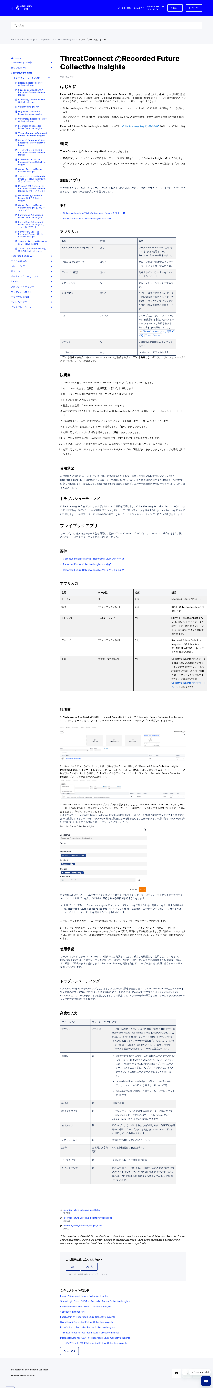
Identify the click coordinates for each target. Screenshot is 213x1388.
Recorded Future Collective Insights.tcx (81, 1210)
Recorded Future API (22, 255)
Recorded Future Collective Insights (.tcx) (85, 564)
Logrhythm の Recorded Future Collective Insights (30, 112)
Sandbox (16, 281)
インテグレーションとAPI (92, 39)
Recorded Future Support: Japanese (31, 39)
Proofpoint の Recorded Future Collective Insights (30, 127)
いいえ (89, 1266)
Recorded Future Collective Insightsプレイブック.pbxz (92, 570)
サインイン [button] (194, 8)
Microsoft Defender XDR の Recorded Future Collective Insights (31, 143)
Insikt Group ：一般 (21, 62)
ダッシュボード (19, 67)
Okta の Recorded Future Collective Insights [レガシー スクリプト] (31, 207)
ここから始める (19, 261)
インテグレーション (21, 307)
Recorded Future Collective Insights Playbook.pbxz (87, 1218)
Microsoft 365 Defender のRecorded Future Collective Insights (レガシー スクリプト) (32, 188)
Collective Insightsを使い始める (139, 126)
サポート (15, 271)
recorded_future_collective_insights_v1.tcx (82, 1225)
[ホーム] (21, 8)
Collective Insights (65, 39)
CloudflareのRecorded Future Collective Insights (32, 120)
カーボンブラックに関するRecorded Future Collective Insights (31, 152)
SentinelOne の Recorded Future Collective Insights (30, 216)
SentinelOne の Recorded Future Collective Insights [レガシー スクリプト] (31, 224)
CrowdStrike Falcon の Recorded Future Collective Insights (31, 162)
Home (18, 58)
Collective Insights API (28, 106)
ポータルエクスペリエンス (25, 276)
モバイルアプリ (19, 301)
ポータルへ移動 (124, 8)
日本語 (174, 8)
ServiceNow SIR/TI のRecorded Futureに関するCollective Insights (30, 234)
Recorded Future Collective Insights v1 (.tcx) (87, 218)
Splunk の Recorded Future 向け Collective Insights (32, 242)
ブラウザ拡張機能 (20, 296)
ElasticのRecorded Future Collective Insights (30, 84)
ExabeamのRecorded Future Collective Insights (31, 100)
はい (73, 1266)
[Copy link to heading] (80, 488)
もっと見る (69, 1350)
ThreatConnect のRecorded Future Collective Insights (32, 134)
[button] (96, 240)
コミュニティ (138, 8)
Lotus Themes (28, 1375)
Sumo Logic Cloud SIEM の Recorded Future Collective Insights (31, 92)
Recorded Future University (155, 8)
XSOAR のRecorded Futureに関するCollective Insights (32, 249)
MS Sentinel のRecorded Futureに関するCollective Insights (30, 198)
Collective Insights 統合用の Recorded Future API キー (92, 213)
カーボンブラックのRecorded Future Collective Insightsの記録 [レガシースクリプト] (32, 178)
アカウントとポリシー (22, 286)
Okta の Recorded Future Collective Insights (30, 170)
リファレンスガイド (21, 291)
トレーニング (18, 266)
